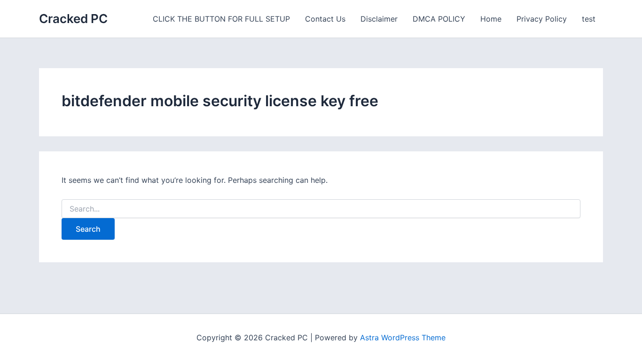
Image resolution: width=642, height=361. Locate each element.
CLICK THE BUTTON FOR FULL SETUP (221, 19)
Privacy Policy (542, 19)
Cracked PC (73, 18)
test (588, 19)
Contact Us (325, 19)
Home (490, 19)
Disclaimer (379, 19)
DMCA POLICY (439, 19)
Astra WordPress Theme (403, 337)
